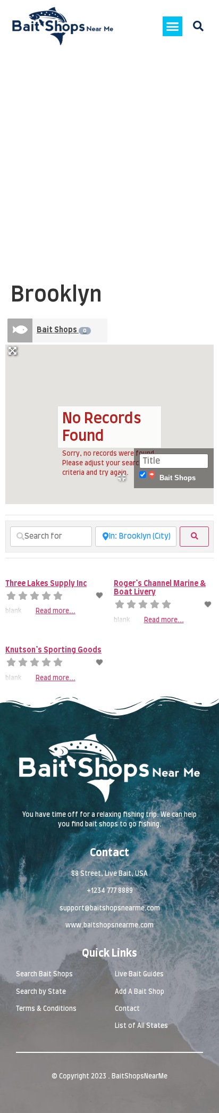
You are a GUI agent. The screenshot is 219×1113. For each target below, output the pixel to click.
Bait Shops (62, 330)
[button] (173, 26)
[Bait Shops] (19, 330)
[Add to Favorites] (100, 595)
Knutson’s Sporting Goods (53, 650)
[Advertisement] (109, 167)
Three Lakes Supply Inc (46, 584)
